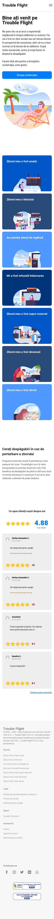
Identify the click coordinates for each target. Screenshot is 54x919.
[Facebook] (6, 872)
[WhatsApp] (37, 872)
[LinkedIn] (29, 872)
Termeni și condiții (11, 799)
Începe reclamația (27, 75)
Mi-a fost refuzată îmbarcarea (16, 768)
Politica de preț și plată (13, 803)
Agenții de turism (10, 833)
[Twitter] (22, 872)
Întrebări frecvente (11, 816)
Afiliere (6, 829)
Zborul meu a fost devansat (15, 777)
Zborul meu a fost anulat (13, 755)
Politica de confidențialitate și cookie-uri (20, 794)
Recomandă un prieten (13, 838)
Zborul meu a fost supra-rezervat (17, 772)
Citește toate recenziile (41, 692)
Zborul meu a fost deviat (13, 781)
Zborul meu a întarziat (12, 760)
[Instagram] (14, 872)
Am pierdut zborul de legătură (16, 764)
